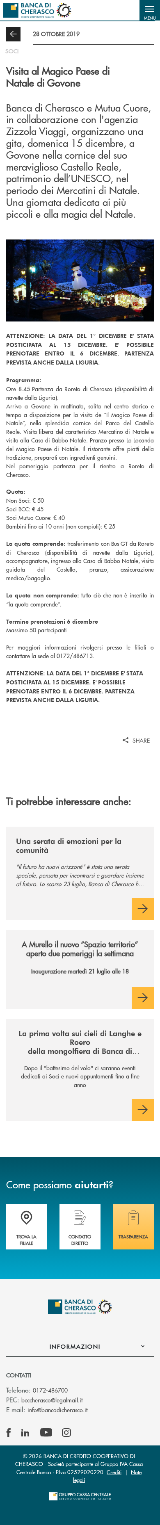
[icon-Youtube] (46, 1432)
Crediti (114, 1472)
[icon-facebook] (8, 1432)
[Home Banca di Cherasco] (37, 10)
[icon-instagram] (66, 1432)
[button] (149, 10)
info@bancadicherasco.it (57, 1410)
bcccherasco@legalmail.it (51, 1400)
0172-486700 (50, 1390)
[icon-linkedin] (25, 1432)
